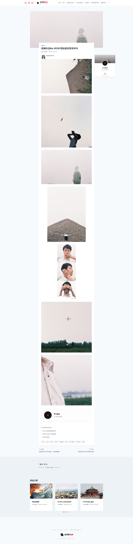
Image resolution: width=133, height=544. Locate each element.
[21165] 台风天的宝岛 (64, 502)
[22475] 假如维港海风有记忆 (49, 431)
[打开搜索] (108, 3)
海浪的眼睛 (35, 502)
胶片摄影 (72, 441)
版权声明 (103, 2)
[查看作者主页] (105, 63)
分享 (47, 441)
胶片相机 (78, 441)
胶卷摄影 (61, 441)
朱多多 (35, 504)
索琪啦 (61, 504)
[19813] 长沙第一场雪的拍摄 (49, 434)
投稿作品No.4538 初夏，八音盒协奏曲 (49, 450)
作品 (43, 441)
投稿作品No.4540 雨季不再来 (86, 450)
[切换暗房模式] (129, 540)
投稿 (51, 441)
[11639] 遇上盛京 (88, 502)
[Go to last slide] (32, 497)
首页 (59, 2)
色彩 (83, 441)
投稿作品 (43, 45)
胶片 (66, 441)
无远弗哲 (87, 504)
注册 (52, 467)
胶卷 (56, 441)
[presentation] (41, 491)
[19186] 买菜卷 (46, 437)
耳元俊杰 (45, 51)
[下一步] (101, 497)
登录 (48, 467)
